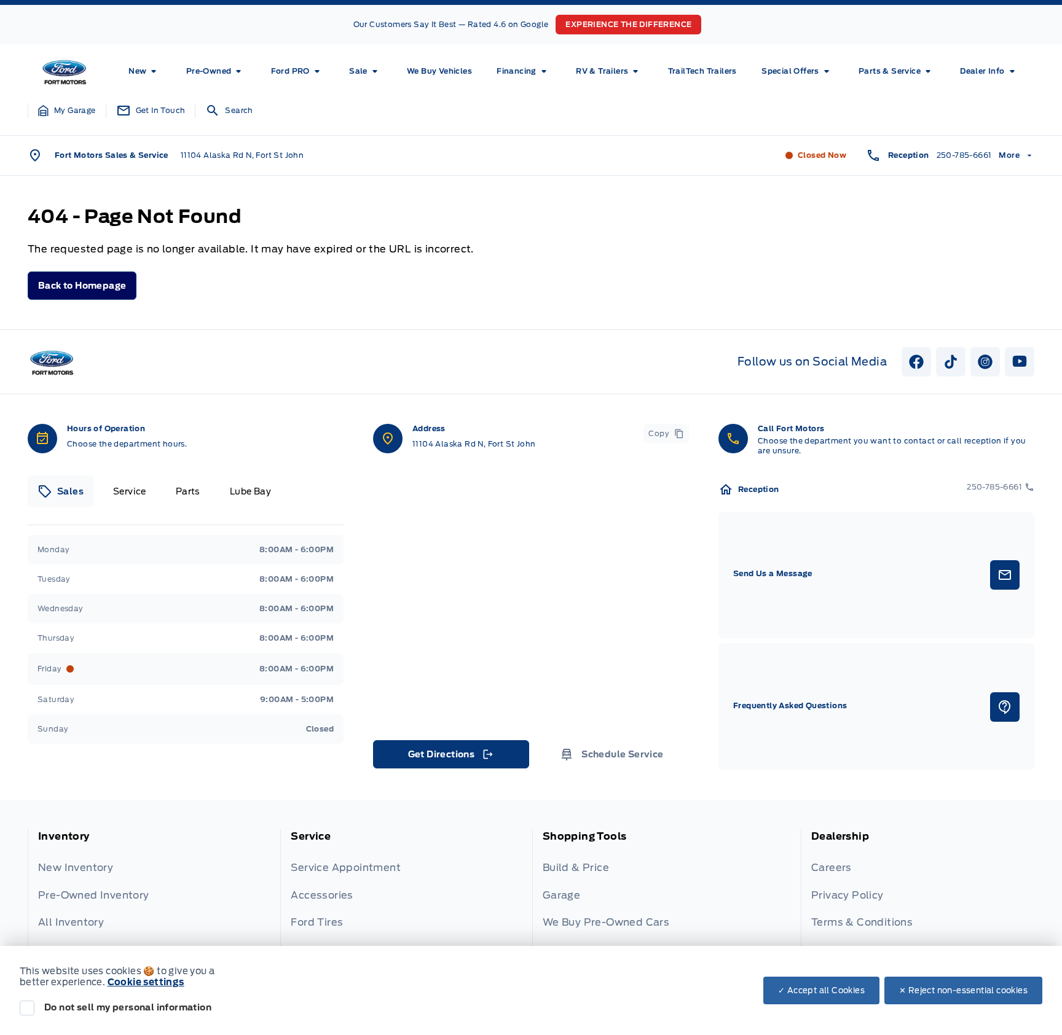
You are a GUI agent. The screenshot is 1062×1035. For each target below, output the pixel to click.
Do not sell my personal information (127, 1007)
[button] (67, 110)
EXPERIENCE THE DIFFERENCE (628, 24)
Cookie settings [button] (146, 982)
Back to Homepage (82, 286)
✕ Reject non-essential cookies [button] (963, 990)
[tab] (60, 491)
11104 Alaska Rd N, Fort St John (242, 155)
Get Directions (450, 757)
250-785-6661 (964, 155)
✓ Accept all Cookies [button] (821, 990)
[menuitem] (144, 71)
